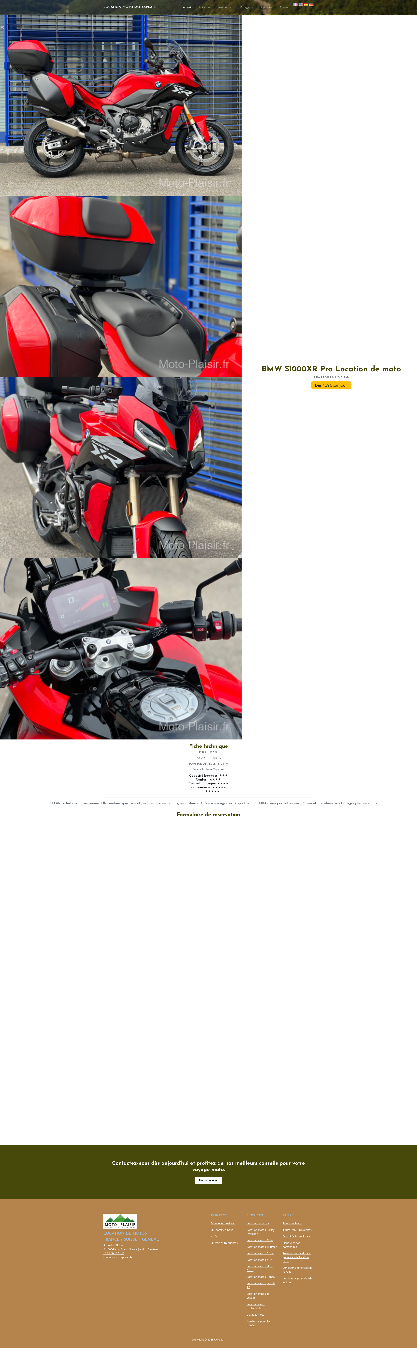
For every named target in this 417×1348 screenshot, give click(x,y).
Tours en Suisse (292, 1223)
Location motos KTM (259, 1260)
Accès (214, 1236)
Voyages (245, 7)
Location (204, 7)
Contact (284, 7)
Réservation (225, 7)
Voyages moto (255, 1314)
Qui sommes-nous (222, 1230)
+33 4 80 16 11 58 (113, 1253)
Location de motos (258, 1223)
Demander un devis (223, 1223)
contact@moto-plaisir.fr (117, 1257)
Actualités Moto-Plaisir (296, 1236)
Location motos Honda (261, 1277)
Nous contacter (208, 1180)
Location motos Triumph (262, 1247)
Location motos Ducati (260, 1253)
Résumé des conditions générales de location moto (297, 1257)
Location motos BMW (260, 1240)
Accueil (187, 7)
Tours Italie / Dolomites (297, 1230)
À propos (266, 7)
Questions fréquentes (224, 1243)
